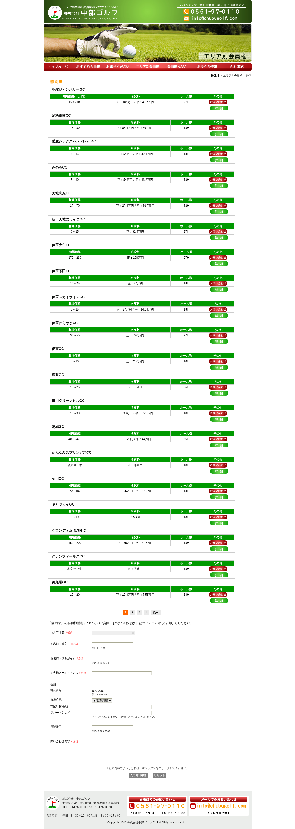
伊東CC (58, 349)
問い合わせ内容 (64, 741)
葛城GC (58, 427)
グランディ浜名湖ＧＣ (69, 530)
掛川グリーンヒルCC (68, 401)
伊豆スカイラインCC (68, 297)
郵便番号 (56, 690)
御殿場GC (60, 582)
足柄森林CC (61, 115)
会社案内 (237, 67)
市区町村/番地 (59, 706)
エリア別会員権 (147, 67)
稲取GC (58, 375)
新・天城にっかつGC (68, 219)
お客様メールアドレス (68, 672)
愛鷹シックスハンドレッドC (74, 141)
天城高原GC (61, 193)
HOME (58, 67)
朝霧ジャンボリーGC (68, 89)
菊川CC (58, 478)
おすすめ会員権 (88, 67)
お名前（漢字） (64, 643)
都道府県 (56, 699)
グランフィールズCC (68, 556)
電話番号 (56, 726)
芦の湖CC (59, 167)
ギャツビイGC (63, 504)
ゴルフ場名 (61, 632)
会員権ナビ (177, 67)
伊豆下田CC (61, 271)
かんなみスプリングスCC (71, 452)
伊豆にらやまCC (65, 323)
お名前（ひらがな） (66, 658)
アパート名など (60, 712)
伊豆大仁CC (61, 245)
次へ (156, 612)
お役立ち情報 (207, 67)
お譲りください (118, 67)
